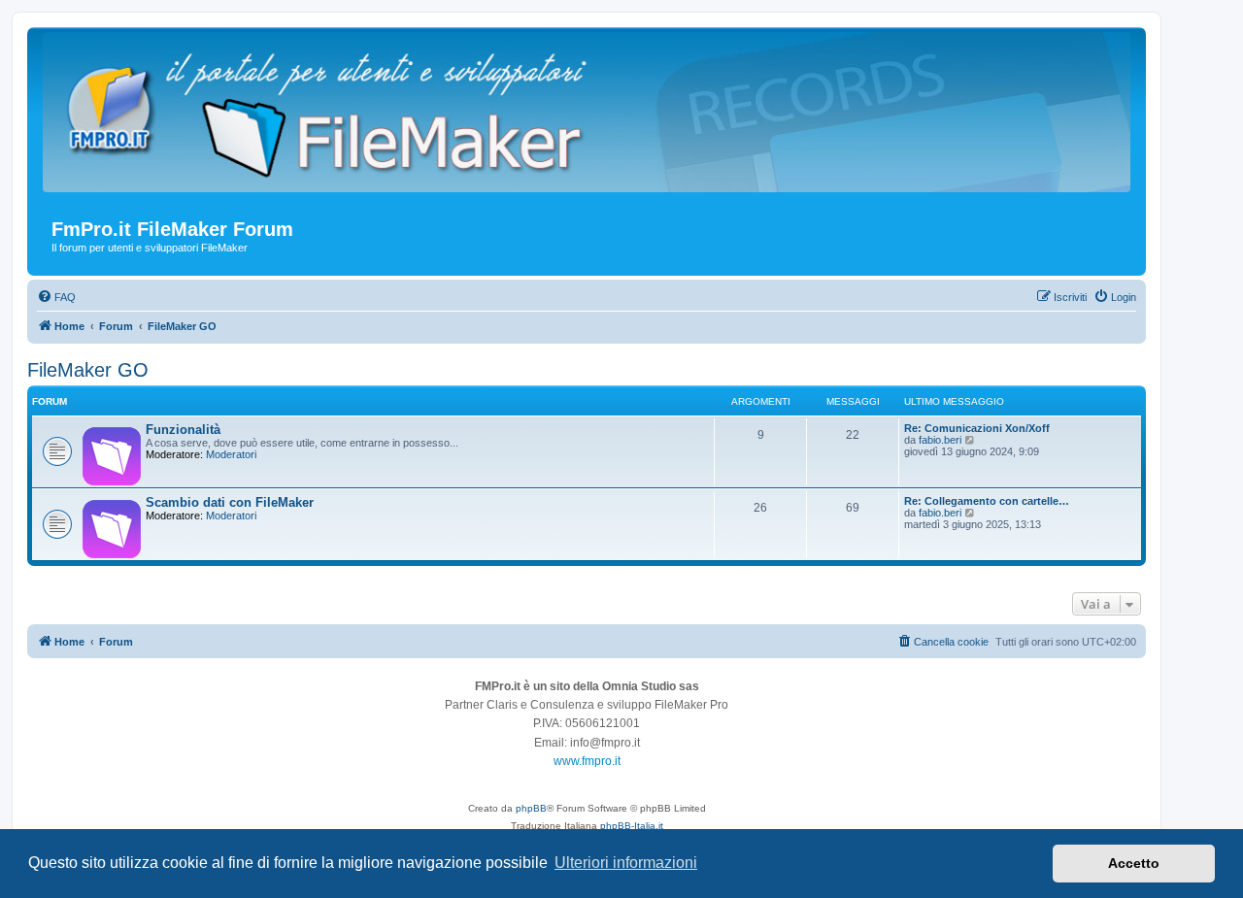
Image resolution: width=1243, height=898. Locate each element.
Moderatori (231, 454)
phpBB (531, 808)
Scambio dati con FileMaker (230, 502)
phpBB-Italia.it (631, 825)
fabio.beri (940, 440)
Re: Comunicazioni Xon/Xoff (977, 428)
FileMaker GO (88, 370)
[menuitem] (56, 297)
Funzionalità (183, 429)
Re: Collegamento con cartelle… (986, 501)
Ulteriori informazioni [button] (625, 862)
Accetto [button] (1133, 863)
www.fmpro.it (587, 761)
